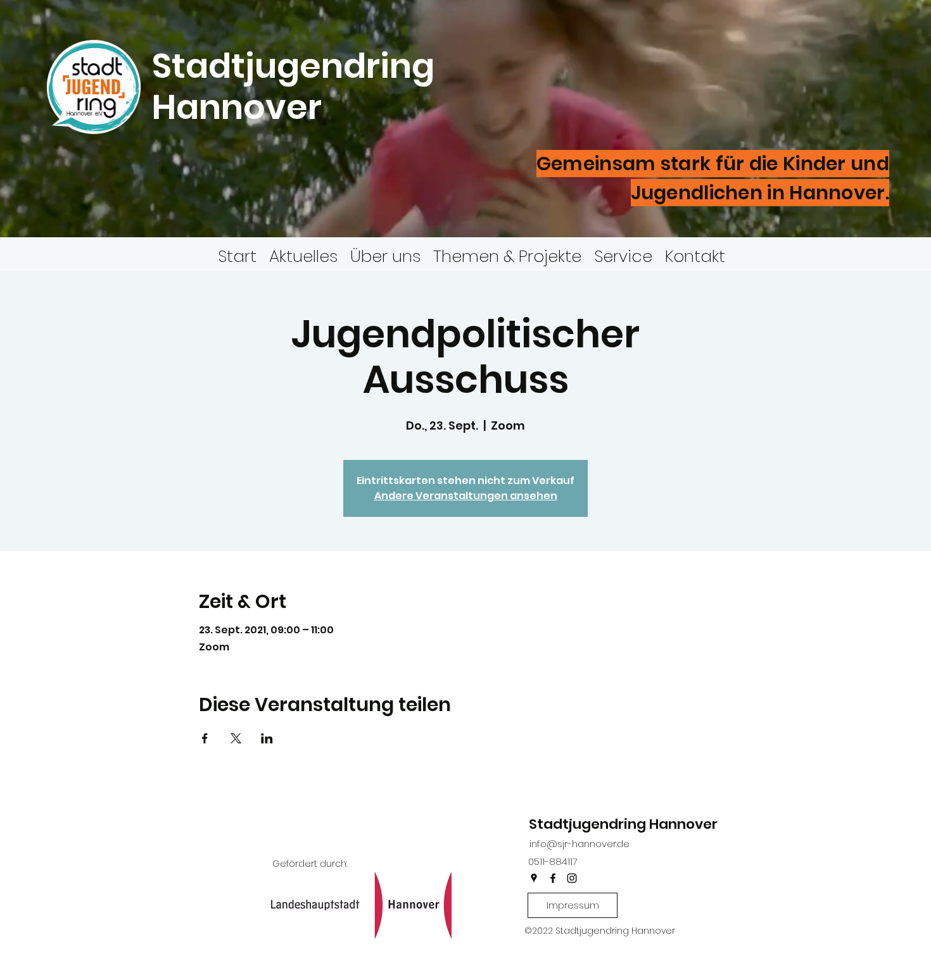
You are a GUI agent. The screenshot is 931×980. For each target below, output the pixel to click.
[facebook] (553, 878)
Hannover (240, 107)
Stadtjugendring (293, 66)
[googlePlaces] (534, 878)
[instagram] (572, 878)
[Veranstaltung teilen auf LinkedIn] (267, 738)
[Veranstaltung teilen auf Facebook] (205, 738)
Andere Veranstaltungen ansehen (465, 495)
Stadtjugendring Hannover (623, 824)
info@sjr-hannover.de (579, 843)
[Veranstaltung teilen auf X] (236, 738)
